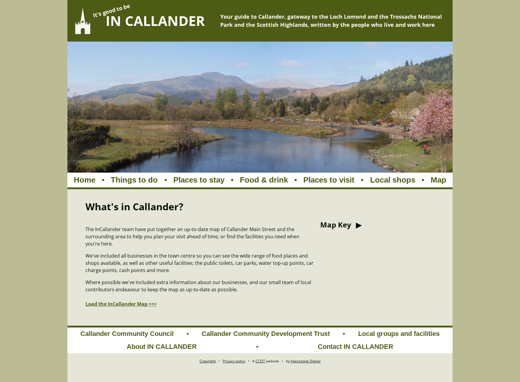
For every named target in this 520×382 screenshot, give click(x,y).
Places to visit (328, 180)
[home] (82, 21)
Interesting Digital (305, 361)
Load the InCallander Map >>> (121, 304)
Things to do (134, 180)
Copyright (208, 361)
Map (438, 180)
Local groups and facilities (399, 333)
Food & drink (264, 180)
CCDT (260, 361)
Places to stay (198, 180)
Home (84, 180)
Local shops (392, 180)
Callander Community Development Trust (266, 333)
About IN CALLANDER (162, 346)
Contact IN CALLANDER (355, 346)
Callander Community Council (127, 333)
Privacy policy (234, 361)
